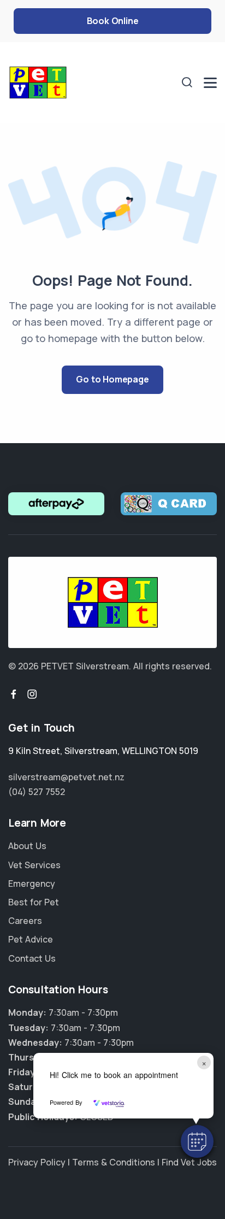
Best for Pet (33, 902)
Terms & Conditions (113, 1162)
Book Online (113, 21)
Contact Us (32, 958)
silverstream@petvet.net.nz (66, 777)
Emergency (31, 884)
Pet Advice (30, 939)
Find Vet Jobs (189, 1162)
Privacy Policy (37, 1162)
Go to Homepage (112, 379)
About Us (27, 846)
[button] (197, 1141)
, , (103, 751)
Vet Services (34, 865)
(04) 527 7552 (36, 792)
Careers (25, 921)
